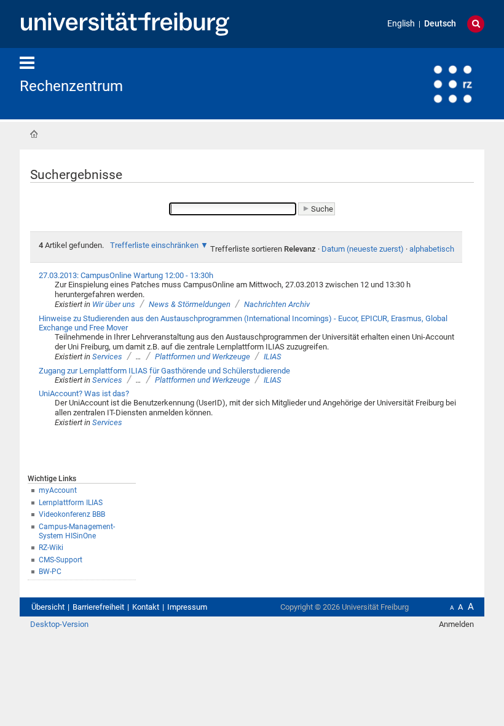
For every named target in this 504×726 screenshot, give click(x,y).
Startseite (33, 134)
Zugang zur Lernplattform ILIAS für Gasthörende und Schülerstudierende (164, 370)
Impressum (187, 607)
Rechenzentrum (71, 86)
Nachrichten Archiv (277, 304)
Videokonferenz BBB (72, 514)
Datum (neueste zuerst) (362, 248)
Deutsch (440, 23)
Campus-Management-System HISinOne (77, 531)
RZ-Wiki (51, 547)
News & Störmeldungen (189, 304)
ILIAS (273, 356)
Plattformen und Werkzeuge (202, 356)
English (401, 23)
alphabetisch (431, 248)
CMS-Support (60, 560)
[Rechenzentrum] (424, 83)
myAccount (58, 490)
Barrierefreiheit (98, 607)
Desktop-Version (59, 624)
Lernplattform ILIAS (71, 502)
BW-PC (50, 571)
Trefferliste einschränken (154, 245)
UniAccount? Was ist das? (84, 393)
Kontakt (145, 607)
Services (107, 356)
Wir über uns (113, 304)
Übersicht (48, 607)
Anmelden (456, 624)
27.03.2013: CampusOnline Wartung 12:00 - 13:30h (126, 275)
